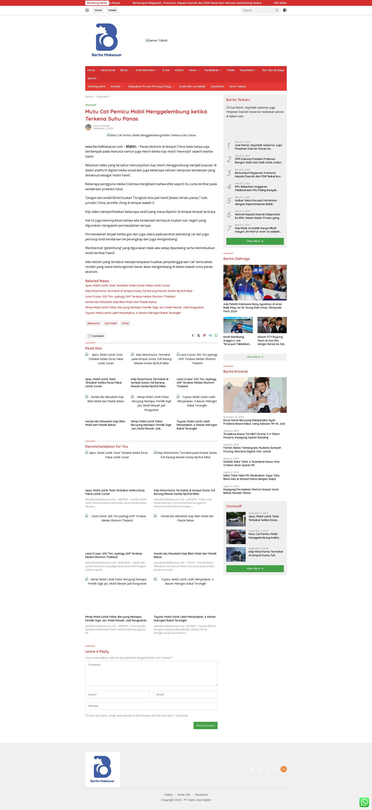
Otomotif (90, 105)
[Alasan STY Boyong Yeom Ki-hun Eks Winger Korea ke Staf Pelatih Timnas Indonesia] (272, 325)
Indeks (112, 10)
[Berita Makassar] (107, 40)
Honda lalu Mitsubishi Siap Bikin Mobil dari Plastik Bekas (121, 302)
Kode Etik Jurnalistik (192, 86)
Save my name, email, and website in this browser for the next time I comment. (138, 715)
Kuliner (179, 70)
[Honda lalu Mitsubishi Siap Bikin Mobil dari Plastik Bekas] (105, 406)
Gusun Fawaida (101, 125)
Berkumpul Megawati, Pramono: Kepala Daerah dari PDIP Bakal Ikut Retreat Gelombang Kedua (171, 3)
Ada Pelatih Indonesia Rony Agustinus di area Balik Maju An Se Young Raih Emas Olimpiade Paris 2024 (252, 307)
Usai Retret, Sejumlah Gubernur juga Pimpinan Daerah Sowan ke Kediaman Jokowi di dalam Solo (258, 146)
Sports (92, 78)
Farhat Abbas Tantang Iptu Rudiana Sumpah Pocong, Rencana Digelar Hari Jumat (252, 449)
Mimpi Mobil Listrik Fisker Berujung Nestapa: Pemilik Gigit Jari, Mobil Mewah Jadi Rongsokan (144, 307)
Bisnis (124, 70)
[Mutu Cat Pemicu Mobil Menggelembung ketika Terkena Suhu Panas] (236, 537)
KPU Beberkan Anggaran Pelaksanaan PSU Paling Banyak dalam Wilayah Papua (255, 188)
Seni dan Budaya (273, 70)
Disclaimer (217, 86)
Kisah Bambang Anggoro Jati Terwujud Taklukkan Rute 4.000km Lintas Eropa (236, 340)
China (125, 323)
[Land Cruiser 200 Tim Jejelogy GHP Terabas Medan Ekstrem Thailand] (197, 364)
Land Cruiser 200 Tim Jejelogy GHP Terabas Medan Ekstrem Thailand (130, 296)
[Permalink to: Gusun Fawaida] (88, 127)
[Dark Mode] (285, 10)
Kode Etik (184, 794)
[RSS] (284, 769)
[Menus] (87, 10)
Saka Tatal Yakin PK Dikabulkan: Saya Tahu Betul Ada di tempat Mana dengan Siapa (251, 477)
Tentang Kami (96, 86)
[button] (277, 10)
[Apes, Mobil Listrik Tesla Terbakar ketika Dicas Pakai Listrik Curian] (105, 364)
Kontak (115, 86)
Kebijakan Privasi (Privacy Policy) (149, 86)
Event (166, 70)
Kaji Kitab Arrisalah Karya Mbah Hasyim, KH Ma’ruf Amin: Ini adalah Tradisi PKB (257, 229)
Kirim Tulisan (238, 86)
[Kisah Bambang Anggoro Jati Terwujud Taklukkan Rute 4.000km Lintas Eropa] (238, 325)
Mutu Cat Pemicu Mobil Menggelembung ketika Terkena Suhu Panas (264, 535)
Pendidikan (212, 70)
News (192, 70)
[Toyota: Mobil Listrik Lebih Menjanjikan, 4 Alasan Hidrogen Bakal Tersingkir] (197, 406)
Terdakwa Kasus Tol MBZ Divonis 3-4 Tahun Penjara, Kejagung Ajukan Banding (251, 435)
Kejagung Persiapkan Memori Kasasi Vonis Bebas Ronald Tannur (251, 491)
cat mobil (111, 323)
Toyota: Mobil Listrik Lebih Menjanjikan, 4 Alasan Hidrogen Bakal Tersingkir (133, 313)
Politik (231, 70)
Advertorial (108, 70)
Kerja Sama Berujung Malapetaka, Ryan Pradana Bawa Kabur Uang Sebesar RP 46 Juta (254, 421)
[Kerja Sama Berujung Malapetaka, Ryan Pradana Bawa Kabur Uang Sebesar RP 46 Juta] (255, 395)
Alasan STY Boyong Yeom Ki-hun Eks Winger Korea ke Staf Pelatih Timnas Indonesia (271, 340)
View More (254, 241)
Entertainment (145, 70)
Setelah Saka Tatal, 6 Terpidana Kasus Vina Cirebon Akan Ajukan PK (251, 463)
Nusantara (247, 70)
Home (98, 10)
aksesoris (93, 323)
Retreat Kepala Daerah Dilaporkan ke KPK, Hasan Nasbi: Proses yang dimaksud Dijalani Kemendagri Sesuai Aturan (257, 216)
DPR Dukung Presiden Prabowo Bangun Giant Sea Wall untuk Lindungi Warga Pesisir (259, 160)
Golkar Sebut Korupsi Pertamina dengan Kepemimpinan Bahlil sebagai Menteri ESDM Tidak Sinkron (258, 202)
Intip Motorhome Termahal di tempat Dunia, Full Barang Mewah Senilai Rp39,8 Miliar (139, 291)
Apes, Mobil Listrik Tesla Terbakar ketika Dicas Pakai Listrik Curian (127, 285)
